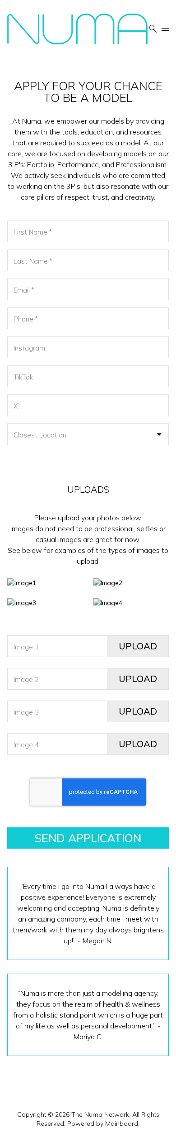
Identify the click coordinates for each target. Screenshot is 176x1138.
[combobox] (88, 434)
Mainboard (121, 1123)
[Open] (159, 434)
